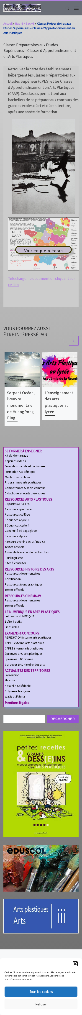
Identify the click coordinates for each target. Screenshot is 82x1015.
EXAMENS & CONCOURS (22, 633)
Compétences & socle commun (25, 488)
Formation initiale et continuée (25, 466)
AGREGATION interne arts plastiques (28, 637)
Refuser (41, 1004)
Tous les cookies (41, 991)
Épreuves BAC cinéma (19, 659)
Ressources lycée (16, 536)
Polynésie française (17, 691)
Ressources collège (17, 514)
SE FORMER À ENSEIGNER (23, 451)
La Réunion (12, 675)
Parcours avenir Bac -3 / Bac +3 (25, 541)
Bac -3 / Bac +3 (24, 24)
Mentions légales (17, 703)
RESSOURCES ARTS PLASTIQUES (28, 499)
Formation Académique (20, 471)
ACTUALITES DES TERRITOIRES (27, 670)
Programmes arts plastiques (23, 482)
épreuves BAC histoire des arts (25, 664)
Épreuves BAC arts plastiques (23, 653)
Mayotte (10, 680)
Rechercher (63, 719)
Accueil (8, 24)
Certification (13, 579)
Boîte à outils (13, 621)
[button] (75, 963)
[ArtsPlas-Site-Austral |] (22, 8)
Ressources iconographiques (23, 584)
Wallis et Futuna (15, 696)
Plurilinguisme (14, 558)
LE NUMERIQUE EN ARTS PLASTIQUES (32, 612)
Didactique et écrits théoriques (25, 493)
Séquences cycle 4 (17, 525)
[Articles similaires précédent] (63, 340)
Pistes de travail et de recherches (27, 552)
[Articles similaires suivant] (74, 340)
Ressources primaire (18, 509)
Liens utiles (12, 627)
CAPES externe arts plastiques (24, 643)
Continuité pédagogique (21, 530)
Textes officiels (14, 547)
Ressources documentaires (22, 573)
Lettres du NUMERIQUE (19, 616)
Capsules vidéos (15, 461)
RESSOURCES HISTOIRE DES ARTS (29, 569)
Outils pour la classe (18, 477)
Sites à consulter (15, 563)
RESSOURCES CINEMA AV (23, 596)
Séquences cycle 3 (17, 520)
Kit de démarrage (16, 455)
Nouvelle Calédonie (18, 686)
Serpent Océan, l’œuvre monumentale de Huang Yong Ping (21, 405)
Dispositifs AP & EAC (17, 504)
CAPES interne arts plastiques (24, 648)
